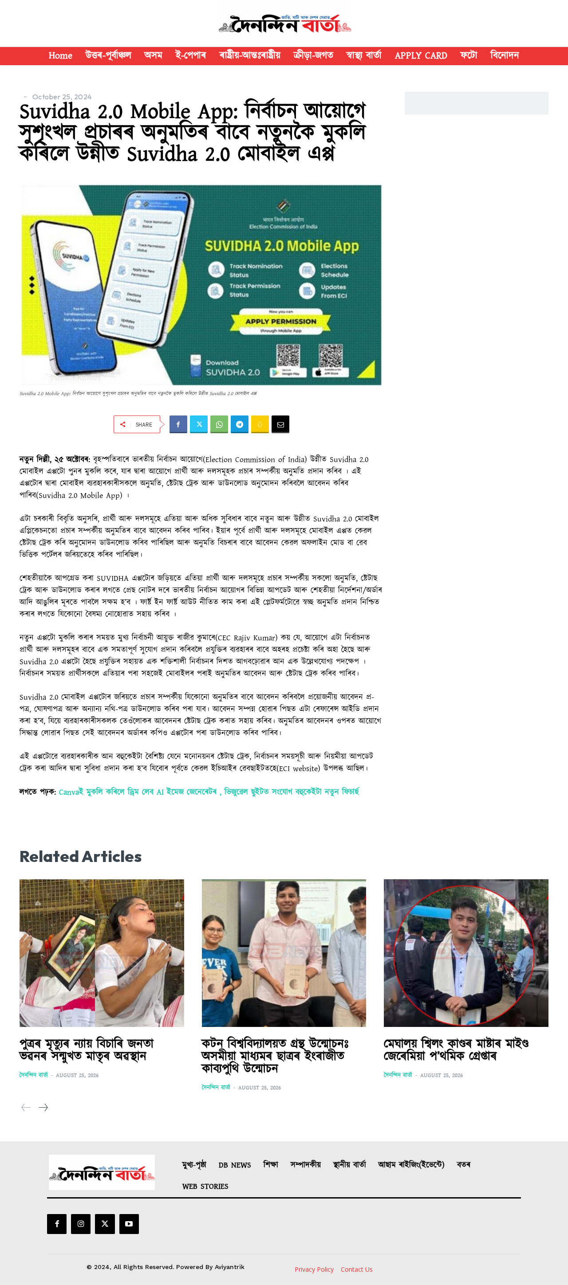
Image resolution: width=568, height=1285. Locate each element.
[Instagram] (81, 1224)
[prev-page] (26, 1108)
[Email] (280, 424)
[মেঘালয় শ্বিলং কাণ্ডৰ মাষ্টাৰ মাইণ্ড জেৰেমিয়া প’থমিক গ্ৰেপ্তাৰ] (466, 953)
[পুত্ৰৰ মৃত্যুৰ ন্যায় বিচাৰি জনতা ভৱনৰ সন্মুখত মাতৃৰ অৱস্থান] (102, 953)
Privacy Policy (314, 1269)
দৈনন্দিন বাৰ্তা (34, 1075)
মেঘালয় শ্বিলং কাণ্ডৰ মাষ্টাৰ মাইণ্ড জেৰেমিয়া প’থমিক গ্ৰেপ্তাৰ (456, 1050)
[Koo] (260, 424)
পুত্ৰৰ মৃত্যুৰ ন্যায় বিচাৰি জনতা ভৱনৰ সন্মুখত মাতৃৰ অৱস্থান (87, 1050)
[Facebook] (178, 424)
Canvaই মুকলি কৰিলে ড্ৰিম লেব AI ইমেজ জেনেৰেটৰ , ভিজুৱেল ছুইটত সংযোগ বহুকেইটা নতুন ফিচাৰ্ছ (209, 792)
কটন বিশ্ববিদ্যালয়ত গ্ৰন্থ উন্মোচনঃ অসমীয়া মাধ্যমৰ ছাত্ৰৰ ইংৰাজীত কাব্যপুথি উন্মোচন (275, 1056)
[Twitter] (199, 424)
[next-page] (43, 1108)
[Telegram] (239, 424)
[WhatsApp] (219, 424)
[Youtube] (129, 1224)
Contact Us (357, 1269)
